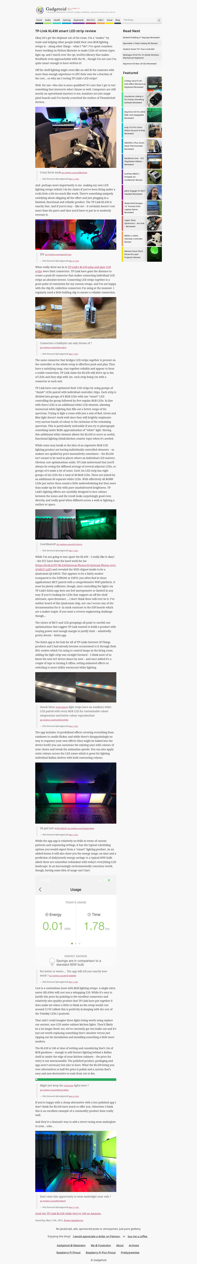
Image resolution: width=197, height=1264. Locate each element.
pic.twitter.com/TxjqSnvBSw (81, 828)
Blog (118, 20)
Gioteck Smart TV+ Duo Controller (139, 49)
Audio (48, 20)
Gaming (66, 20)
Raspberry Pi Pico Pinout (101, 1252)
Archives (134, 1245)
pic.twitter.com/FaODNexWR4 (54, 719)
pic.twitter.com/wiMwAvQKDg (54, 1090)
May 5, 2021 (73, 354)
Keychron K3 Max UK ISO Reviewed (139, 63)
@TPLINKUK (62, 707)
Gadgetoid (56, 9)
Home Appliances (73, 1220)
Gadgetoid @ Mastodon (71, 1245)
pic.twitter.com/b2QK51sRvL (53, 347)
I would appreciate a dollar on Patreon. (96, 1236)
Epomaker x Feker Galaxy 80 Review (140, 43)
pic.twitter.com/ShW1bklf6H (62, 975)
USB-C (101, 20)
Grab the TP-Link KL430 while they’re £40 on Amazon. (68, 1213)
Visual (109, 20)
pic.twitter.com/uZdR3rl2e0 (74, 172)
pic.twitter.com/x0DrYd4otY (53, 1201)
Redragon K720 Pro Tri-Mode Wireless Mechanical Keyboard (141, 56)
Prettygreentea (130, 1252)
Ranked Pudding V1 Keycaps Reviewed (141, 37)
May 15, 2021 (74, 1207)
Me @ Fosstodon (101, 1245)
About (120, 1245)
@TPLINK (68, 1085)
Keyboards (79, 20)
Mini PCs (91, 20)
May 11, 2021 (74, 179)
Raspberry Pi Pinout (68, 1252)
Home (39, 20)
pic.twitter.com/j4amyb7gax (58, 254)
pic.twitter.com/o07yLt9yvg (69, 544)
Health (57, 20)
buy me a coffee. (138, 1236)
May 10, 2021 (74, 261)
